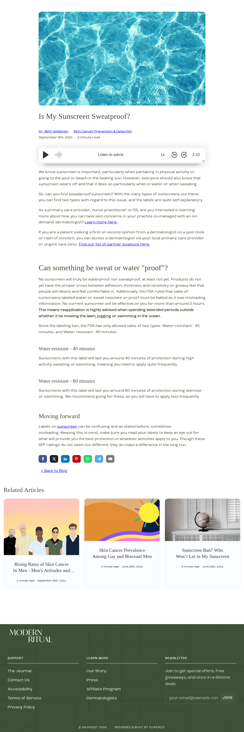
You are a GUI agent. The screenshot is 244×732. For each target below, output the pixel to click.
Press (92, 680)
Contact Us (19, 680)
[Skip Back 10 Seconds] (174, 155)
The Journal (19, 671)
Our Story (96, 671)
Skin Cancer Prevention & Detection (103, 131)
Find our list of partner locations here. (114, 244)
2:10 (196, 155)
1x (163, 155)
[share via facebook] (43, 459)
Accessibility (20, 689)
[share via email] (110, 459)
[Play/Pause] (46, 155)
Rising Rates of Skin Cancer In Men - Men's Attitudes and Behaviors (41, 570)
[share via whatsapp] (88, 459)
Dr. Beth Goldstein (54, 131)
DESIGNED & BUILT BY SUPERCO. (140, 727)
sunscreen (67, 427)
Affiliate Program (103, 689)
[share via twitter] (54, 459)
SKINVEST (90, 727)
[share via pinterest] (76, 459)
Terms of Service (24, 698)
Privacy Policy (21, 707)
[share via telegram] (99, 459)
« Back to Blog (54, 471)
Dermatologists (101, 698)
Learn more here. (101, 222)
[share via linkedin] (65, 459)
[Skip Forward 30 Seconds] (184, 155)
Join (228, 698)
